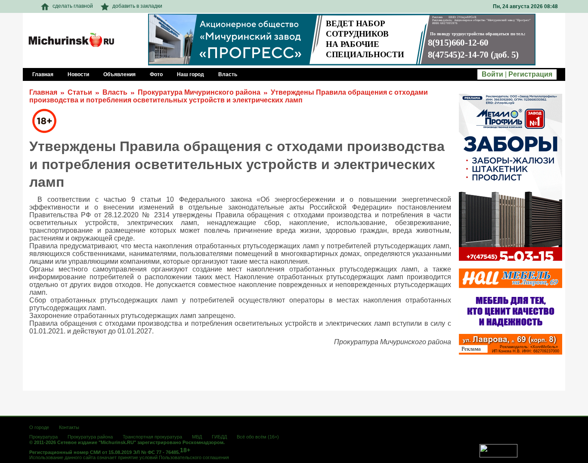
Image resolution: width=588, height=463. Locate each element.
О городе (39, 427)
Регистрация (530, 74)
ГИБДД (219, 436)
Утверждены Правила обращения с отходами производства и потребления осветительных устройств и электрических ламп (228, 96)
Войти (492, 74)
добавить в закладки (137, 6)
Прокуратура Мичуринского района (199, 92)
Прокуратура (43, 436)
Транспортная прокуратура (152, 436)
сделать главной (73, 6)
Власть (114, 92)
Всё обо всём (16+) (258, 436)
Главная (43, 92)
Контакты (69, 427)
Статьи (80, 92)
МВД (197, 436)
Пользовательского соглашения (194, 457)
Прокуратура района (90, 436)
